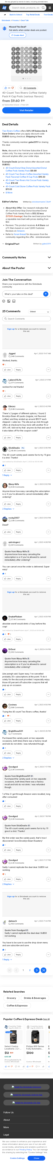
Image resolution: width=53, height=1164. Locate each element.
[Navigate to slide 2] (25, 78)
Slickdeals (6, 20)
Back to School (16, 15)
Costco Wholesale (12, 1062)
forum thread (20, 234)
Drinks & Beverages (35, 998)
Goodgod (13, 767)
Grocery (11, 998)
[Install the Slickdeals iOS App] (26, 1102)
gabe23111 (46, 244)
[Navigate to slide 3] (28, 78)
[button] (12, 88)
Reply (18, 370)
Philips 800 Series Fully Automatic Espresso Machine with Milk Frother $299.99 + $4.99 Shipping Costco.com (35, 1047)
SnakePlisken (15, 617)
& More (9, 192)
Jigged (11, 353)
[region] (26, 1151)
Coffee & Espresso (17, 1005)
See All (46, 1019)
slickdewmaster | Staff (41, 202)
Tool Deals (48, 15)
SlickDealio (14, 448)
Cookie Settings (17, 1158)
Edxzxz (11, 406)
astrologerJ (14, 542)
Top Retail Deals (33, 15)
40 (9, 1066)
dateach (12, 921)
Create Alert (19, 35)
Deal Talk (25, 20)
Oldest (33, 312)
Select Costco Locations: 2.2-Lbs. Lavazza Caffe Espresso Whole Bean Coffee (12, 1047)
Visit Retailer (26, 110)
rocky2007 (14, 518)
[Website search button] (43, 8)
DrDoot (11, 649)
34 (9, 88)
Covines (12, 705)
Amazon (21, 231)
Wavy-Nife (13, 484)
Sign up (11, 329)
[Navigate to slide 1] (23, 78)
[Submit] (6, 318)
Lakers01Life (14, 380)
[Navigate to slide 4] (30, 78)
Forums (15, 20)
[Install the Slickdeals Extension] (26, 1087)
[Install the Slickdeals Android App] (26, 1095)
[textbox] (22, 294)
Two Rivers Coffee (11, 131)
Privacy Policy (26, 1149)
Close (36, 1158)
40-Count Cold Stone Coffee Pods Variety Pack (28, 186)
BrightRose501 (15, 731)
